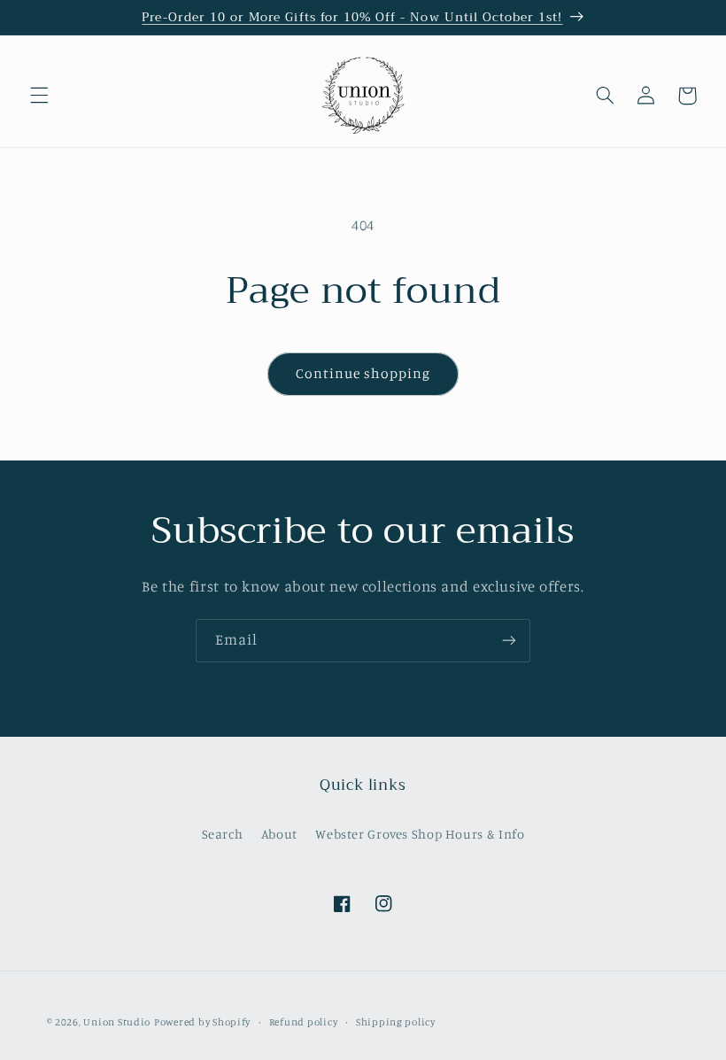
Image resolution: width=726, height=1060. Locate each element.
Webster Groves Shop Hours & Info (419, 833)
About (279, 833)
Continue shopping (363, 373)
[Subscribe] (509, 640)
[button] (39, 95)
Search (222, 833)
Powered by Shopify (202, 1022)
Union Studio (117, 1022)
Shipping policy (396, 1022)
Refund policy (303, 1022)
